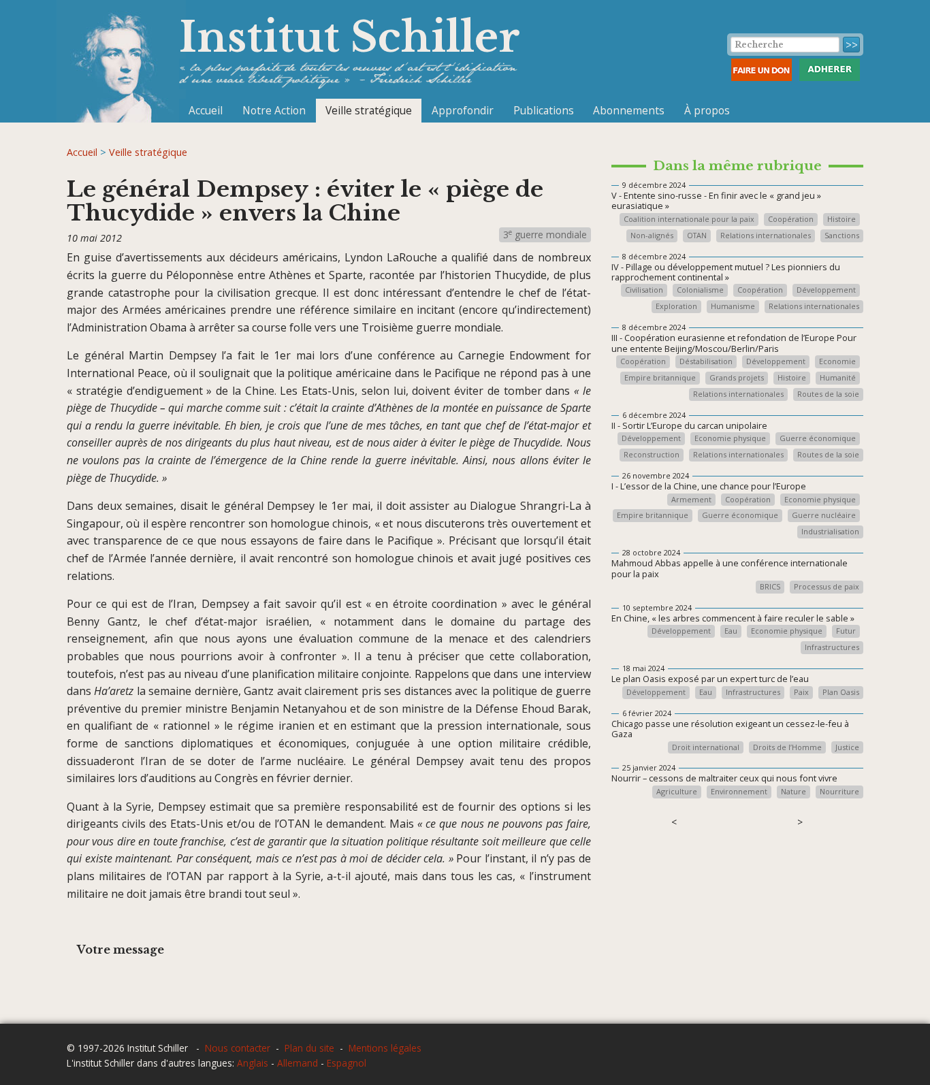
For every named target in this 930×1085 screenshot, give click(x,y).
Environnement (739, 792)
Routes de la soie (828, 394)
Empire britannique (660, 378)
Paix (801, 692)
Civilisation (644, 290)
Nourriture (839, 792)
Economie (837, 362)
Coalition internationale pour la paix (689, 219)
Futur (846, 631)
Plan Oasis (840, 692)
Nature (793, 792)
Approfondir (463, 110)
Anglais (252, 1062)
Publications (543, 110)
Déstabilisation (706, 362)
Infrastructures (832, 647)
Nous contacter (237, 1047)
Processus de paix (826, 587)
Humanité (838, 378)
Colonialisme (700, 290)
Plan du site (309, 1047)
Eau (730, 631)
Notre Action (274, 110)
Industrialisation (830, 532)
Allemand (297, 1062)
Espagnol (346, 1062)
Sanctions (841, 236)
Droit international (705, 747)
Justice (847, 747)
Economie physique (730, 438)
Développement (826, 290)
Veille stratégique (368, 110)
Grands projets (736, 378)
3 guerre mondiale (545, 234)
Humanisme (733, 306)
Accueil (206, 110)
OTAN (697, 236)
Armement (691, 500)
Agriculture (676, 792)
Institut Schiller (349, 37)
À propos (707, 110)
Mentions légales (385, 1047)
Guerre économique (818, 438)
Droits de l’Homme (787, 747)
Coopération (791, 219)
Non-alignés (651, 236)
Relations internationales (765, 236)
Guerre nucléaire (824, 515)
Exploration (676, 306)
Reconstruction (651, 455)
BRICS (770, 587)
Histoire (841, 219)
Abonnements (628, 110)
